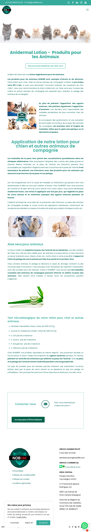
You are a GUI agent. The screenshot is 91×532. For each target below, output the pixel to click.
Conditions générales (21, 483)
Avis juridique (17, 471)
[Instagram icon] (81, 2)
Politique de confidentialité (23, 475)
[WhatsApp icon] (68, 2)
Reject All (29, 523)
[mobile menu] (87, 10)
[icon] (85, 2)
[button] (84, 525)
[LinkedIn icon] (77, 2)
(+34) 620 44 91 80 (67, 453)
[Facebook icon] (72, 2)
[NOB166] (6, 9)
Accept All (43, 523)
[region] (28, 514)
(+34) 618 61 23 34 (15, 2)
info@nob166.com (34, 2)
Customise (14, 523)
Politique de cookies (20, 479)
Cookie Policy (21, 517)
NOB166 (41, 79)
